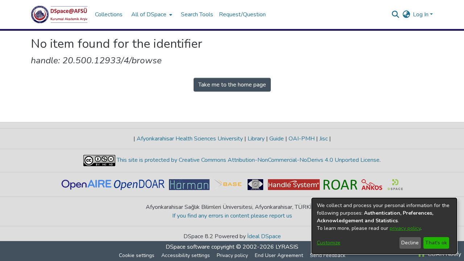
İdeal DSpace (264, 236)
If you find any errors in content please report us (232, 216)
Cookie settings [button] (136, 255)
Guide (276, 139)
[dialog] (384, 226)
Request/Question (242, 14)
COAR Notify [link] (443, 254)
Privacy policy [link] (232, 255)
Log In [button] (421, 14)
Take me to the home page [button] (232, 85)
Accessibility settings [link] (185, 255)
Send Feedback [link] (327, 255)
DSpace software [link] (188, 247)
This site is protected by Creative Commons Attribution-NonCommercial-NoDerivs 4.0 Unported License (247, 160)
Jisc (323, 139)
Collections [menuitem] (109, 14)
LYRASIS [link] (287, 247)
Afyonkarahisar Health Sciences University (189, 139)
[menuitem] (151, 14)
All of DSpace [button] (148, 14)
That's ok (436, 242)
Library (256, 139)
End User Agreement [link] (279, 255)
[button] (59, 14)
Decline (410, 242)
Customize (328, 242)
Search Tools (197, 14)
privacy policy (405, 228)
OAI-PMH (301, 139)
